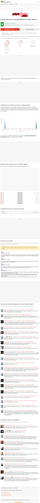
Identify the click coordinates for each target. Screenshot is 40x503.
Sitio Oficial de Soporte (7, 495)
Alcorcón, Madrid (27, 346)
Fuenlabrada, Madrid (31, 410)
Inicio (1, 4)
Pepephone (11, 4)
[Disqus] (20, 264)
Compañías (6, 4)
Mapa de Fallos (30, 29)
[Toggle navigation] (38, 1)
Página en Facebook (7, 493)
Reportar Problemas (11, 29)
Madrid (28, 166)
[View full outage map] (20, 179)
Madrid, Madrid (30, 309)
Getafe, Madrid (31, 362)
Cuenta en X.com (6, 492)
